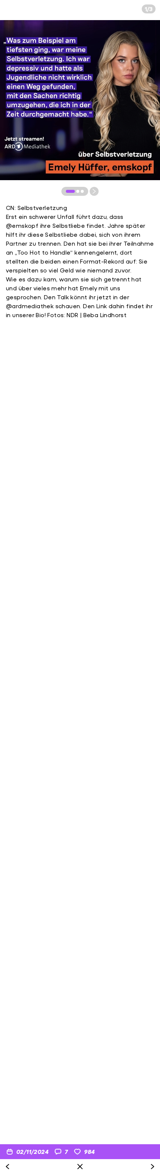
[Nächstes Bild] (94, 191)
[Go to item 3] (82, 191)
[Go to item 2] (77, 191)
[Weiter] (152, 1166)
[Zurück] (7, 1166)
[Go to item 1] (70, 191)
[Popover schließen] (80, 1166)
